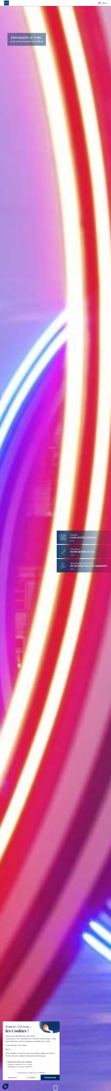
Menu (104, 3)
